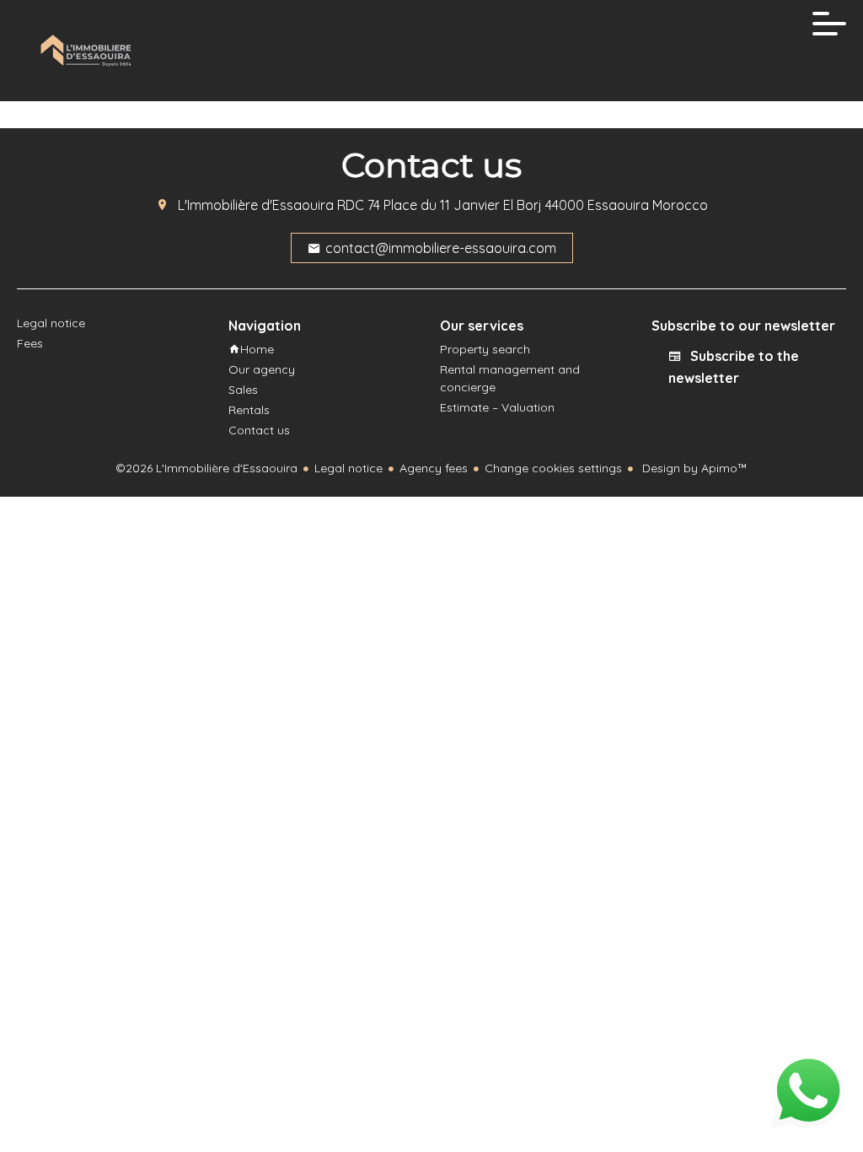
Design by (693, 468)
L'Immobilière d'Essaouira (256, 204)
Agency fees (433, 468)
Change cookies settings (553, 468)
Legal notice (348, 468)
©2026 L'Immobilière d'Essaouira (206, 468)
